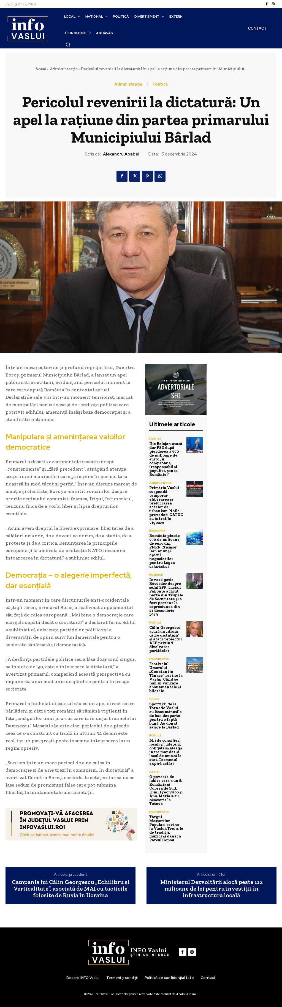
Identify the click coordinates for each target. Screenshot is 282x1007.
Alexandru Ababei (121, 154)
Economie (157, 530)
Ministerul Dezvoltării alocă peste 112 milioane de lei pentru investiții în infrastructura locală (211, 889)
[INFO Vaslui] (28, 28)
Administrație (63, 68)
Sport (154, 699)
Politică (160, 84)
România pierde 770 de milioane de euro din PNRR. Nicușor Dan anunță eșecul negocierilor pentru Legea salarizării (164, 551)
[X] (134, 176)
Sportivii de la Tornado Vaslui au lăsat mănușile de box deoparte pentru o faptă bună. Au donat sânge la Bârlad (165, 716)
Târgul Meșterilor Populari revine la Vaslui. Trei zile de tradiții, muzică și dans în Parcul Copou (166, 828)
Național (156, 574)
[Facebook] (266, 4)
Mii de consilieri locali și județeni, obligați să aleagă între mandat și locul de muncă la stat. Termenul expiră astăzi (165, 752)
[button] (68, 44)
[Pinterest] (147, 176)
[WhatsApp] (160, 176)
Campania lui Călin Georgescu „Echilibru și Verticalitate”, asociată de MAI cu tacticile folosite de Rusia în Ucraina (70, 889)
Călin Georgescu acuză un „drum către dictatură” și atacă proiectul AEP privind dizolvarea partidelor (165, 639)
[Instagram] (273, 4)
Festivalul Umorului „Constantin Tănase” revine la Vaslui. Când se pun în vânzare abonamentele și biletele (166, 677)
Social (154, 771)
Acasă (40, 68)
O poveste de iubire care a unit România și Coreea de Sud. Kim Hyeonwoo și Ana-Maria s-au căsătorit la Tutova (166, 790)
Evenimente (159, 659)
